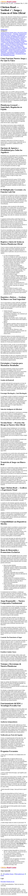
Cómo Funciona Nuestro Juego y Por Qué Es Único (14, 32)
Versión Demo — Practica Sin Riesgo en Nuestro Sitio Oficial (14, 43)
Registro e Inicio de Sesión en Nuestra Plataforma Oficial (13, 39)
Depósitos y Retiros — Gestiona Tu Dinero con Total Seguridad (13, 40)
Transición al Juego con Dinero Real (10, 45)
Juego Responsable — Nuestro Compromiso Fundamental (13, 50)
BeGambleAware (19, 874)
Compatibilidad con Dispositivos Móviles (11, 48)
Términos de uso (10, 881)
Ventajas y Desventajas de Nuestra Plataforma (12, 52)
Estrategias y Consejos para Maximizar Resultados (14, 41)
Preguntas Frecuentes (9, 55)
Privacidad (3, 881)
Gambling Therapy (8, 874)
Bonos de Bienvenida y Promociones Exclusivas (14, 48)
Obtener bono (4, 29)
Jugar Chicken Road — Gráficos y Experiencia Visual (12, 46)
